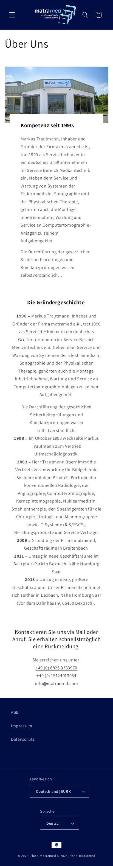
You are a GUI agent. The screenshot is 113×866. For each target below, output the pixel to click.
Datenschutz (22, 739)
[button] (12, 14)
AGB (15, 712)
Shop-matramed (43, 856)
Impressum (21, 725)
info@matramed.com (56, 683)
